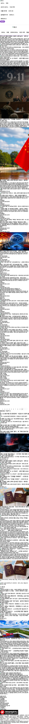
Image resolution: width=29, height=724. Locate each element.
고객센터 (2, 708)
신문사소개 (3, 696)
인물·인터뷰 (4, 11)
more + (2, 588)
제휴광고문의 (3, 697)
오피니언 (10, 11)
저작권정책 (3, 707)
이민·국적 (12, 7)
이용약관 (2, 702)
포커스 (2, 3)
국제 (7, 3)
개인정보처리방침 (4, 703)
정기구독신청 (3, 701)
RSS (5, 709)
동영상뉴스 (4, 18)
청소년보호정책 (4, 704)
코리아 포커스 (4, 7)
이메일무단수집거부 (5, 705)
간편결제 (2, 700)
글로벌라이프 (4, 15)
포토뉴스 (11, 15)
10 (22, 409)
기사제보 (2, 698)
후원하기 (2, 21)
